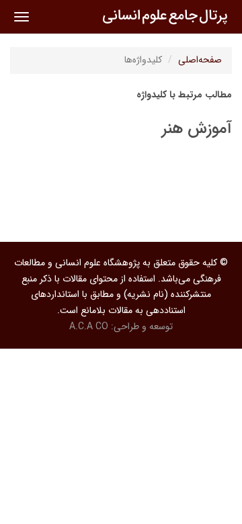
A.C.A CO (88, 326)
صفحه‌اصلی (200, 59)
